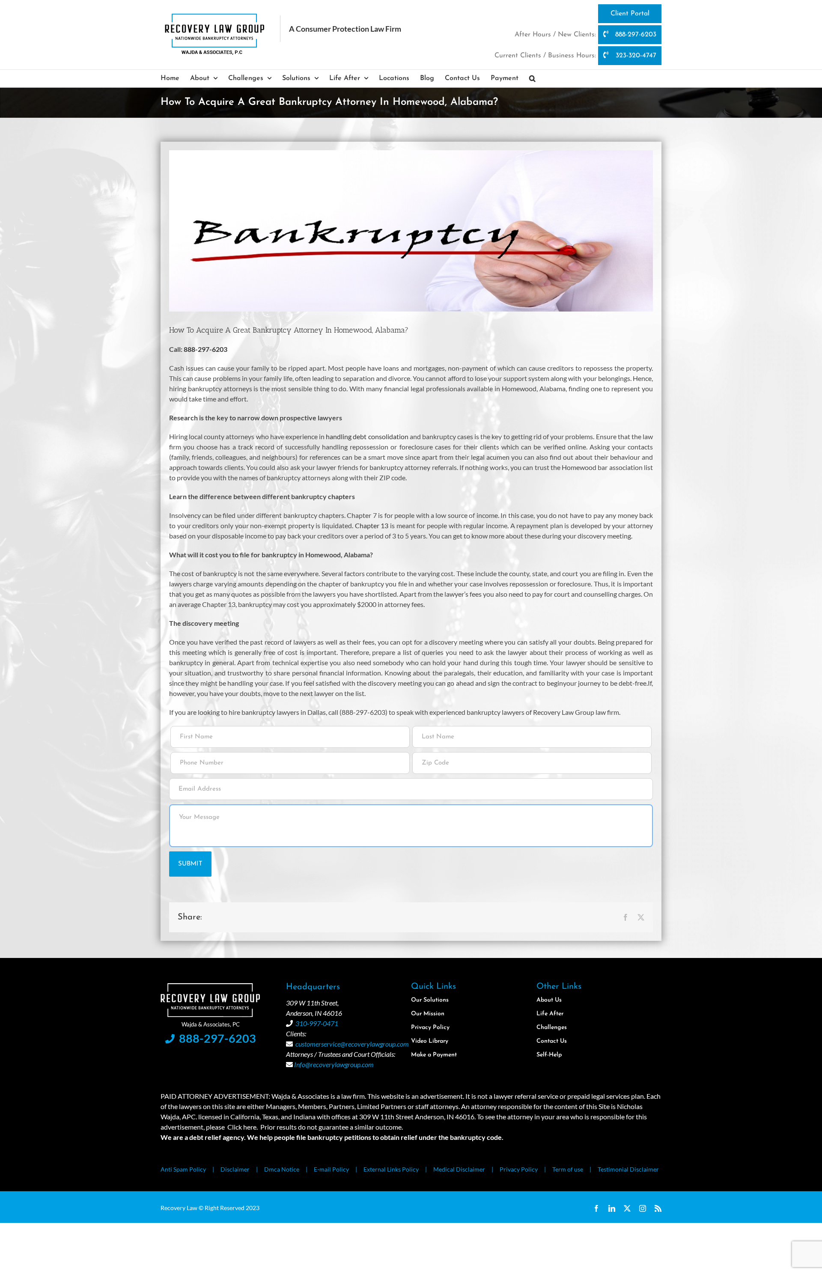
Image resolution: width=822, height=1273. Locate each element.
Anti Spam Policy (183, 1169)
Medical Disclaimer (459, 1169)
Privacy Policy (519, 1169)
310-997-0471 (316, 1023)
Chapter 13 (372, 525)
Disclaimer (235, 1169)
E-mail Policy (331, 1169)
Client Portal (630, 13)
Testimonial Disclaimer (628, 1169)
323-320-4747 (635, 55)
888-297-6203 (634, 34)
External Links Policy (391, 1169)
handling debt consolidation (367, 436)
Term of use (567, 1169)
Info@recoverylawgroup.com (334, 1064)
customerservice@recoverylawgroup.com (352, 1044)
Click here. (242, 1127)
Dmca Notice (281, 1169)
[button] (532, 78)
